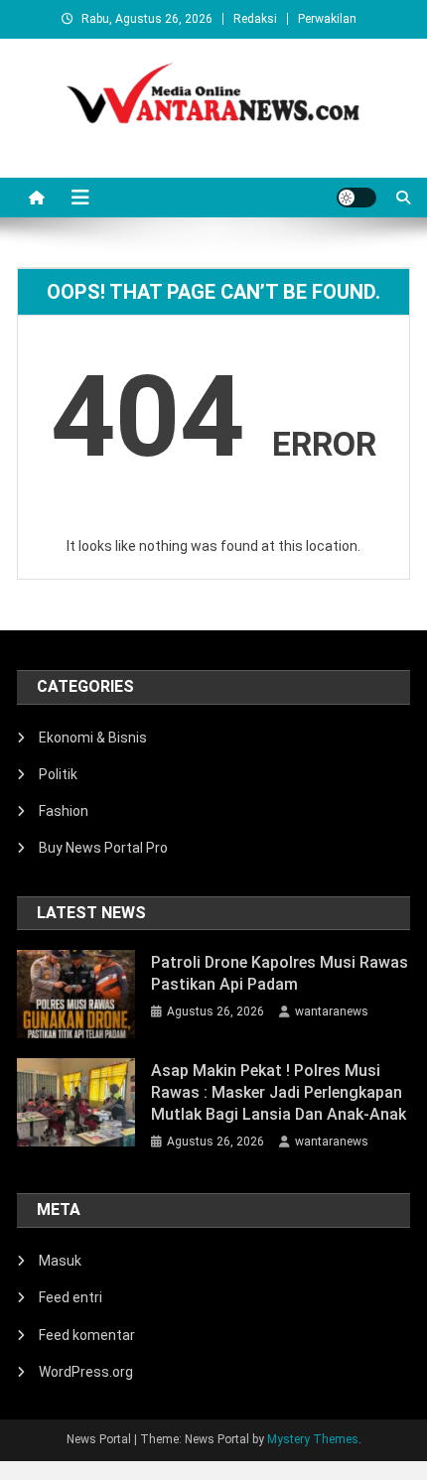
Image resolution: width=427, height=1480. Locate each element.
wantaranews (331, 1011)
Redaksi (255, 19)
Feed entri (70, 1297)
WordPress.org (86, 1372)
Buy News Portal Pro (103, 848)
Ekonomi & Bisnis (93, 737)
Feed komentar (87, 1335)
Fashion (63, 811)
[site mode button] (356, 197)
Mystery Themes (312, 1439)
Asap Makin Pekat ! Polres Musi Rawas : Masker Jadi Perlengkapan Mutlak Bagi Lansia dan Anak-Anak (278, 1092)
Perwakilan (327, 19)
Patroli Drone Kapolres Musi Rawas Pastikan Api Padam (279, 973)
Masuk (60, 1261)
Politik (58, 774)
